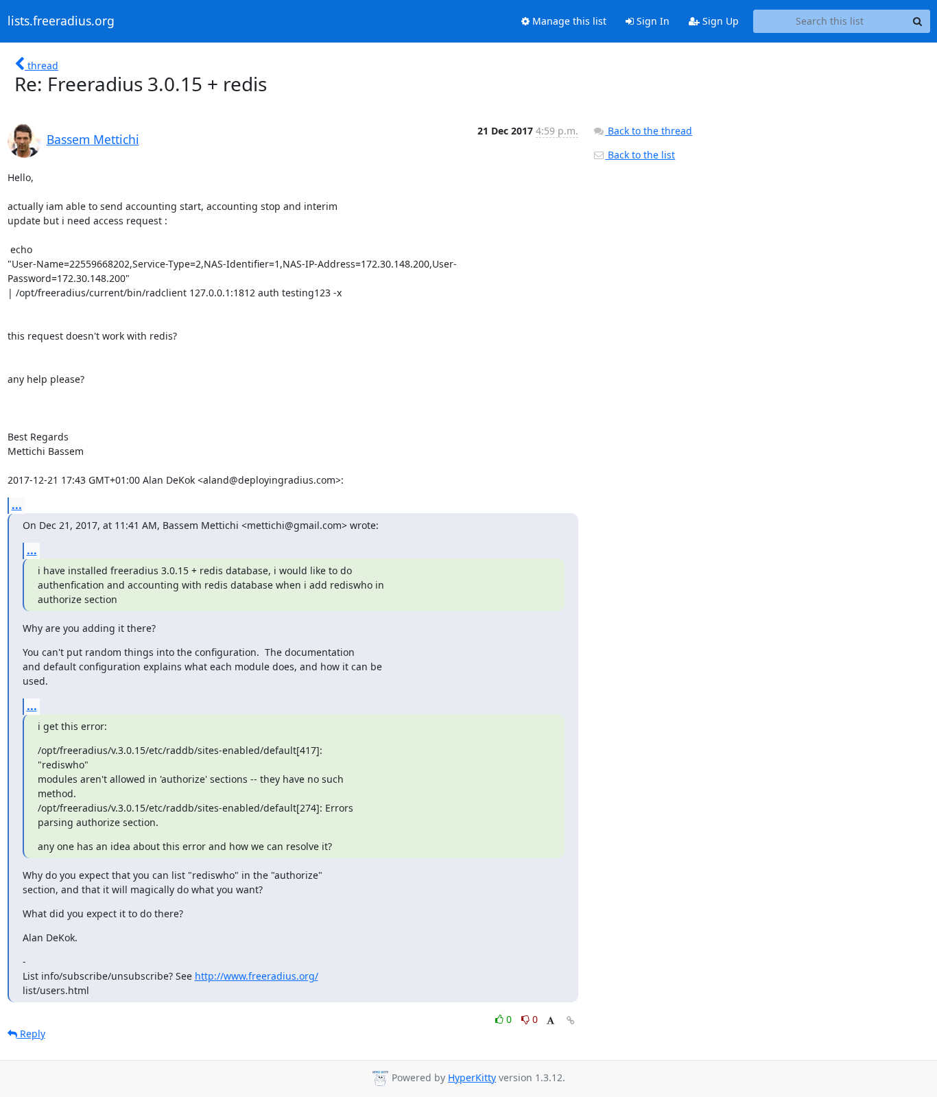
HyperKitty (472, 1077)
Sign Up (719, 20)
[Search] (917, 21)
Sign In (651, 20)
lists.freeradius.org (61, 21)
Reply (31, 1033)
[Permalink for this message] (570, 1020)
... (17, 504)
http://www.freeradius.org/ (256, 975)
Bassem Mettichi (93, 139)
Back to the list (640, 154)
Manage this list (568, 20)
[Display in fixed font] (550, 1021)
